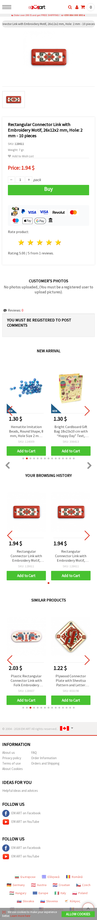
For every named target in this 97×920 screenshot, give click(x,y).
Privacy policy (11, 758)
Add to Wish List (23, 156)
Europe (43, 893)
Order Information (44, 758)
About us (8, 752)
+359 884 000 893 (73, 15)
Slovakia (28, 901)
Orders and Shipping (45, 763)
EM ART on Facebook (26, 813)
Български (28, 877)
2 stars (30, 242)
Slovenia (52, 901)
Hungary (20, 893)
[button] (23, 458)
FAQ (34, 752)
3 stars (40, 242)
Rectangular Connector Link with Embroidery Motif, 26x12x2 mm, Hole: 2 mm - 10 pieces (26, 556)
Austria (41, 885)
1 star (21, 242)
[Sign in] (77, 7)
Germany (19, 885)
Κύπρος (75, 901)
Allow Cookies (78, 914)
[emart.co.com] (29, 7)
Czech (86, 885)
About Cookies (12, 769)
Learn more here (20, 916)
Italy (63, 893)
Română (77, 877)
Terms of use (11, 763)
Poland (83, 893)
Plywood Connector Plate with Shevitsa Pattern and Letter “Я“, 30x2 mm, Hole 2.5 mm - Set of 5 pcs (70, 681)
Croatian (64, 885)
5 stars (58, 242)
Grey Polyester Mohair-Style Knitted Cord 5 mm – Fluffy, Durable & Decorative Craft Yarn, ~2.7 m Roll (71, 431)
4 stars (49, 242)
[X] (4, 912)
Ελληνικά (54, 877)
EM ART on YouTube (25, 821)
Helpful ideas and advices (20, 790)
